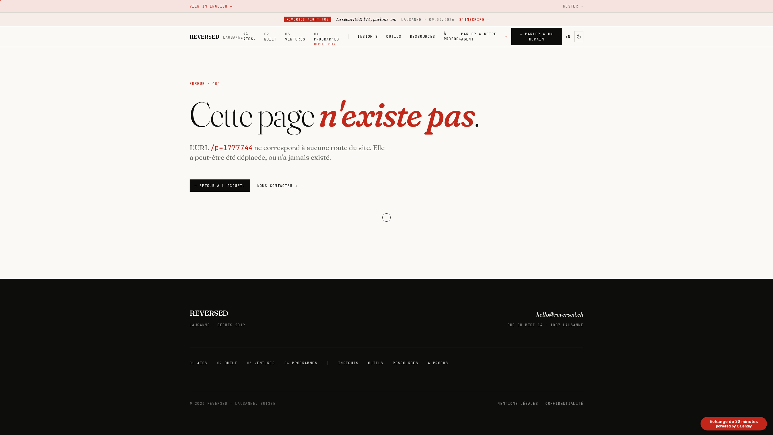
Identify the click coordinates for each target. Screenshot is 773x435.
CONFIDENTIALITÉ (564, 403)
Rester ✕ (573, 6)
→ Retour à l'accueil (219, 185)
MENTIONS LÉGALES (518, 403)
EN (568, 36)
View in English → (211, 6)
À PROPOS (452, 36)
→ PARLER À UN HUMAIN (536, 36)
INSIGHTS (368, 36)
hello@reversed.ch (559, 314)
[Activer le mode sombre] (578, 36)
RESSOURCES (422, 36)
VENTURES (295, 36)
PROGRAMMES (326, 37)
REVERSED (209, 313)
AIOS (249, 36)
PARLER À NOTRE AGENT (484, 36)
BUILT (270, 36)
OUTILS (393, 36)
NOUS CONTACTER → (277, 185)
